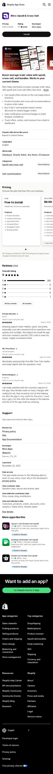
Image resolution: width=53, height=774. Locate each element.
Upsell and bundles (36, 639)
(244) (25, 27)
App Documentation (12, 439)
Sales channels (9, 623)
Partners (31, 701)
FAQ (4, 435)
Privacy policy (9, 431)
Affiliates (31, 706)
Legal (30, 711)
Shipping (31, 654)
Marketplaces (34, 628)
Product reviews (35, 633)
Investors (32, 691)
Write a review (11, 303)
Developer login (10, 738)
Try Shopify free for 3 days (26, 590)
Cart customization (11, 174)
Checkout (7, 155)
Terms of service (10, 745)
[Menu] (49, 4)
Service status (34, 716)
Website (6, 453)
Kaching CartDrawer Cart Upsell (24, 540)
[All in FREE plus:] (27, 249)
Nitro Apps (36, 27)
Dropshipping (33, 623)
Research (6, 706)
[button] (26, 529)
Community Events (11, 696)
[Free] (25, 249)
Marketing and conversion (9, 650)
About (30, 680)
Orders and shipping (12, 639)
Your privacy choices (12, 766)
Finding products (10, 628)
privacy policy (9, 481)
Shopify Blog (8, 701)
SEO (29, 649)
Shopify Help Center (12, 680)
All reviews (27, 303)
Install (27, 34)
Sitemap (6, 759)
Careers (31, 685)
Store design (8, 644)
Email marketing (35, 644)
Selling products (10, 633)
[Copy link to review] (17, 314)
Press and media (35, 696)
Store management (11, 657)
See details (7, 512)
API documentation (11, 685)
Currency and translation (33, 660)
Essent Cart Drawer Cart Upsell (24, 556)
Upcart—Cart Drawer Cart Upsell (25, 524)
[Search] (44, 4)
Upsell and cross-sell (12, 164)
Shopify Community (11, 691)
